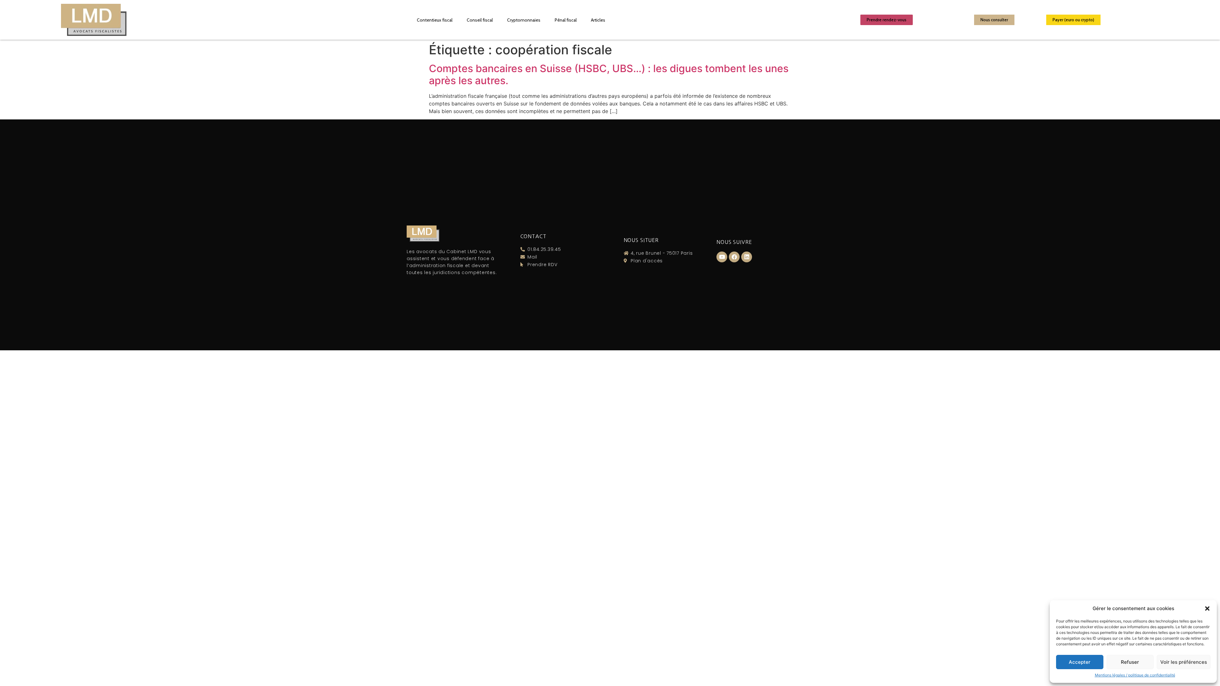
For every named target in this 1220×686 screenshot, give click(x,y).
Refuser (1130, 662)
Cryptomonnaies (523, 20)
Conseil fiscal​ (480, 20)
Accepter (1079, 662)
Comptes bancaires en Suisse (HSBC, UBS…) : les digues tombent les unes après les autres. (609, 74)
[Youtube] (721, 257)
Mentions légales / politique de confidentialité (1135, 675)
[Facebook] (734, 257)
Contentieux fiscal (434, 20)
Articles (598, 20)
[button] (1207, 608)
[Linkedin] (746, 257)
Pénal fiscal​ (566, 20)
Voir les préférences (1183, 662)
